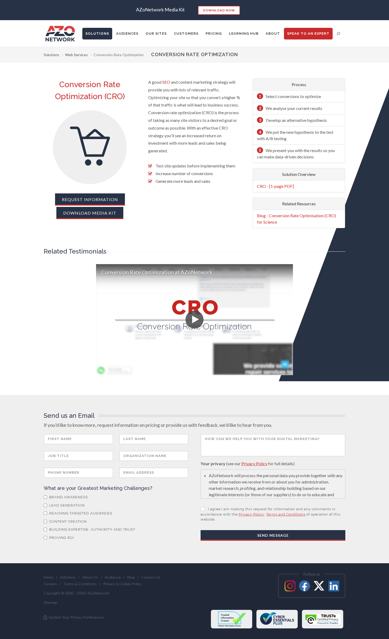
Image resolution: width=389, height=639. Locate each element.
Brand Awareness (68, 497)
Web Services (76, 54)
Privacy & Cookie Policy (122, 584)
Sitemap (50, 602)
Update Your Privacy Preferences (76, 617)
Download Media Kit (89, 212)
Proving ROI (61, 538)
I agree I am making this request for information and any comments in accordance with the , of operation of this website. (270, 514)
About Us (90, 577)
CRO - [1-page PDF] (275, 186)
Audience (113, 577)
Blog (131, 577)
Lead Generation (66, 505)
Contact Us (150, 577)
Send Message (273, 535)
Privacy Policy (254, 463)
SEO (166, 82)
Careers (50, 584)
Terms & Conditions (80, 584)
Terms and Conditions (285, 514)
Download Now (219, 10)
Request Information (90, 199)
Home (48, 577)
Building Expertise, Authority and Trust (91, 529)
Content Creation (67, 521)
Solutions (51, 54)
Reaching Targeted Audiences (80, 513)
